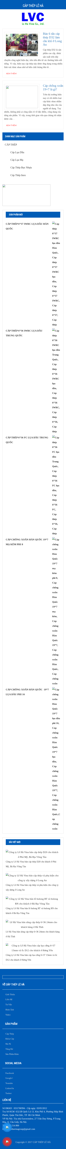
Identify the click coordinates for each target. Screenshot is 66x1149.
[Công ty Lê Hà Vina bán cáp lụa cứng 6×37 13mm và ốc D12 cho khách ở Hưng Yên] (32, 948)
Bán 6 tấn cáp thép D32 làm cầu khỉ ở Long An (52, 39)
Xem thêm (11, 73)
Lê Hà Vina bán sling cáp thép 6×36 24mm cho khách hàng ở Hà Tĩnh (33, 934)
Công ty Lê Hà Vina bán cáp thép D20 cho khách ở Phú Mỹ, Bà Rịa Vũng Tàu (31, 864)
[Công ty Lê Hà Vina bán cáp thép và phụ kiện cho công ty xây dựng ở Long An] (32, 878)
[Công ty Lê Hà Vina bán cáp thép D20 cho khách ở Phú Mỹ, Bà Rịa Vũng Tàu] (32, 854)
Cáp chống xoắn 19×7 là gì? (53, 87)
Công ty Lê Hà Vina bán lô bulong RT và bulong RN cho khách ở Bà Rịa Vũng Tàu (32, 910)
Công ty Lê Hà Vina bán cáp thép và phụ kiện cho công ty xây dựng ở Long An (32, 887)
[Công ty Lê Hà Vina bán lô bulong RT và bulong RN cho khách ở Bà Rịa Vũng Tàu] (32, 901)
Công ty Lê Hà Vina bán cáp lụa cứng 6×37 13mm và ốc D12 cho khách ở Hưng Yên (31, 957)
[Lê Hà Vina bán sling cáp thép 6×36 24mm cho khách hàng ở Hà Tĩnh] (32, 924)
